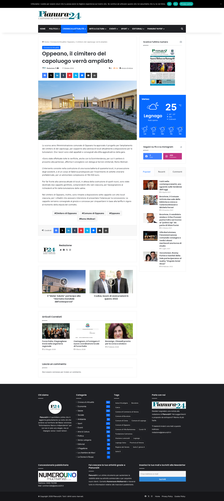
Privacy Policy (167, 496)
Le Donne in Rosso (86, 457)
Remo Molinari (87, 219)
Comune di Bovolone (122, 416)
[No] (220, 4)
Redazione (51, 68)
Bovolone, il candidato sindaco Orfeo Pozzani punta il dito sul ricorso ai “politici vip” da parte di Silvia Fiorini (170, 220)
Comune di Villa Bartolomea (125, 429)
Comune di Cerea (121, 421)
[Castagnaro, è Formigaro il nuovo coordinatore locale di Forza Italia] (87, 331)
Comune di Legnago (139, 421)
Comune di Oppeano (93, 213)
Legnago (136, 438)
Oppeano (115, 213)
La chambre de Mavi (86, 453)
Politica (53, 29)
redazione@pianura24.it (161, 432)
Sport (124, 29)
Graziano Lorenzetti (122, 438)
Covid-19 (142, 429)
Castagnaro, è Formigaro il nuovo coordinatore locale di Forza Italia (86, 343)
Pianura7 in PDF (155, 29)
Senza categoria (84, 440)
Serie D (118, 451)
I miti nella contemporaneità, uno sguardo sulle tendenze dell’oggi (170, 185)
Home (43, 29)
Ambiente (82, 419)
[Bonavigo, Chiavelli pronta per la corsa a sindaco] (119, 331)
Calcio (117, 407)
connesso (56, 372)
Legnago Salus (120, 443)
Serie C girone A (139, 447)
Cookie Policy (179, 496)
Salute (80, 411)
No (175, 4)
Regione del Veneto (122, 447)
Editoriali (137, 29)
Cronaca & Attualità (73, 29)
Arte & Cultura (96, 29)
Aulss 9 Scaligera (121, 403)
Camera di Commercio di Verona (127, 412)
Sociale (81, 415)
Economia (82, 406)
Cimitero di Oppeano (66, 213)
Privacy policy (186, 4)
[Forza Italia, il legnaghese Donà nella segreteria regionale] (56, 331)
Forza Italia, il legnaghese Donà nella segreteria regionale (54, 343)
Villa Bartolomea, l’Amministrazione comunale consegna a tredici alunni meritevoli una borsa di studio (170, 239)
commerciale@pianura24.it (53, 486)
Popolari (147, 171)
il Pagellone (82, 448)
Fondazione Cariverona (123, 434)
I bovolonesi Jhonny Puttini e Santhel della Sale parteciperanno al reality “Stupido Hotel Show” (170, 258)
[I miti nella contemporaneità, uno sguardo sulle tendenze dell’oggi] (150, 185)
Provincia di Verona (137, 443)
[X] (66, 249)
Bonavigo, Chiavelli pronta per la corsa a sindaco (118, 342)
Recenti (161, 171)
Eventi (112, 29)
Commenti (177, 171)
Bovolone (134, 403)
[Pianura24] (59, 15)
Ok (169, 4)
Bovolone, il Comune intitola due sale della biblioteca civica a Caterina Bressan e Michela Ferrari (169, 202)
